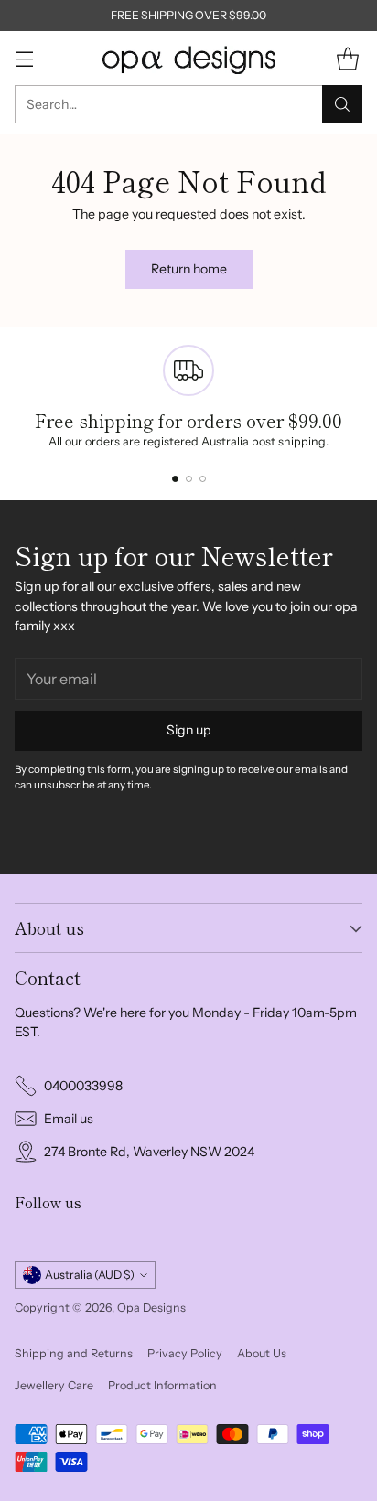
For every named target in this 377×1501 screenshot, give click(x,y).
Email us (68, 1118)
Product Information (162, 1385)
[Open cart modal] (347, 58)
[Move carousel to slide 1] (175, 479)
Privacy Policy (184, 1353)
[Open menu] (24, 58)
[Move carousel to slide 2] (189, 479)
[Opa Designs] (188, 58)
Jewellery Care (54, 1385)
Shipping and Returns (74, 1353)
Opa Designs (151, 1307)
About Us (261, 1353)
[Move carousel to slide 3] (202, 479)
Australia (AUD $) (90, 1274)
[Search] (342, 104)
